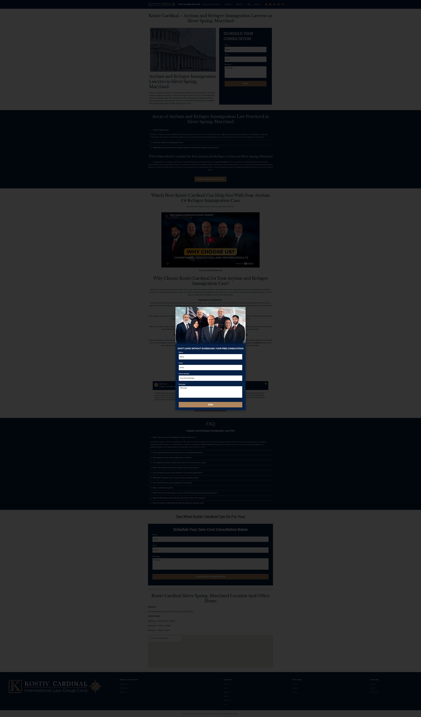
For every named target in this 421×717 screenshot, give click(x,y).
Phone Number (184, 374)
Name (181, 352)
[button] (242, 310)
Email (181, 363)
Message (182, 384)
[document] (210, 358)
